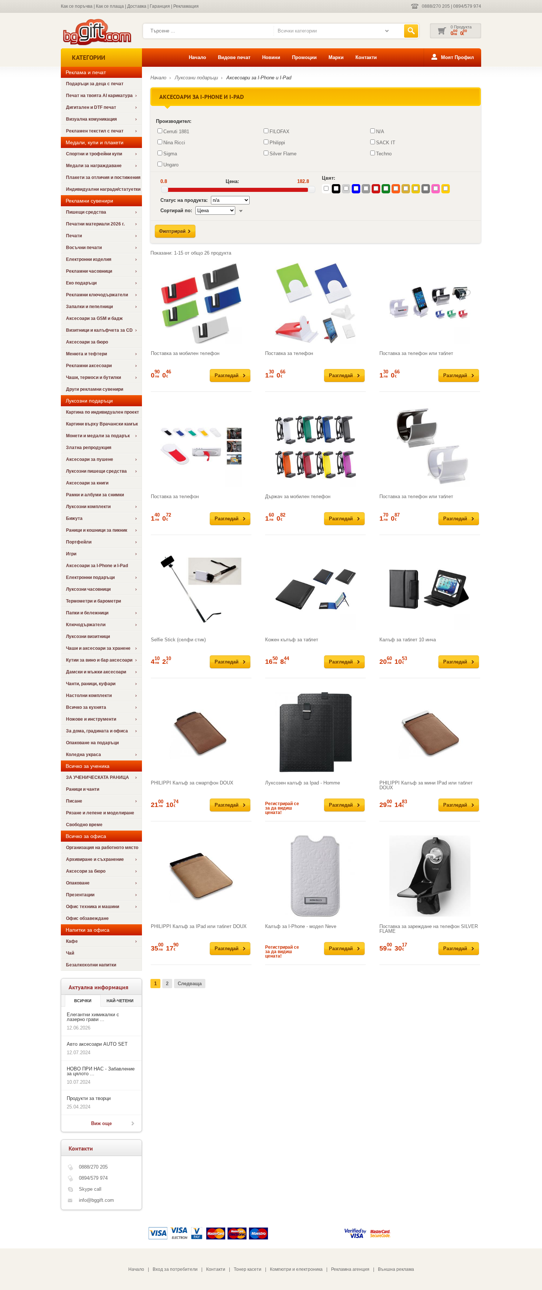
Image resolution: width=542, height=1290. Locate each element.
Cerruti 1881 (176, 131)
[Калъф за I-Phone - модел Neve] (315, 876)
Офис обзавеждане (87, 918)
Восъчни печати (84, 247)
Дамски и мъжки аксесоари (96, 672)
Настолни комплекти (89, 695)
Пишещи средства (86, 212)
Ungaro (170, 165)
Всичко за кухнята (86, 707)
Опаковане (78, 883)
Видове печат (234, 57)
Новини (271, 57)
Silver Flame (283, 153)
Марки (336, 57)
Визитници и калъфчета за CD (99, 330)
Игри (71, 553)
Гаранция (160, 6)
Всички (82, 1000)
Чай (70, 953)
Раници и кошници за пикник (96, 530)
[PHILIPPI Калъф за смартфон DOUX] (201, 732)
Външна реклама (396, 1269)
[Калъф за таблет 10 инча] (429, 589)
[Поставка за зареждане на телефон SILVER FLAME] (429, 876)
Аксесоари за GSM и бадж (94, 318)
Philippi (277, 142)
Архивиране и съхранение (95, 859)
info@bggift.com (96, 1200)
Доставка (136, 6)
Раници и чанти (82, 789)
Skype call (90, 1189)
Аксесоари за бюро (87, 342)
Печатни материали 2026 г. (95, 224)
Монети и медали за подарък (98, 435)
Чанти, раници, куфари (90, 683)
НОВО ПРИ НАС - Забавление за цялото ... (101, 1071)
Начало (197, 57)
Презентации (80, 894)
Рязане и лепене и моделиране (100, 812)
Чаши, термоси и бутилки (93, 377)
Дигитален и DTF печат (91, 107)
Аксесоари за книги (87, 483)
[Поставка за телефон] (315, 303)
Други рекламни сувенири (94, 389)
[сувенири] (96, 44)
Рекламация (186, 6)
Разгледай (227, 375)
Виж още (101, 1123)
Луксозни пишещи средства (96, 471)
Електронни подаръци (90, 577)
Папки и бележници (87, 612)
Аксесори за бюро (85, 871)
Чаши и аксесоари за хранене (98, 648)
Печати (74, 235)
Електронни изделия (88, 259)
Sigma (170, 153)
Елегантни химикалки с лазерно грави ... (93, 1017)
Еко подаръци (81, 283)
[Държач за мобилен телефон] (315, 446)
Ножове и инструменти (91, 719)
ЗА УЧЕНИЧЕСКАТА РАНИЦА (97, 777)
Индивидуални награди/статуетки (103, 189)
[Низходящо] (240, 210)
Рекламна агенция (350, 1269)
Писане (74, 801)
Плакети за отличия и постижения (103, 177)
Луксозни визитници (88, 636)
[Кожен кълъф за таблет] (315, 589)
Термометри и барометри (93, 601)
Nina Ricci (174, 142)
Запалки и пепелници (89, 306)
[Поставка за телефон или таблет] (429, 303)
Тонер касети (247, 1269)
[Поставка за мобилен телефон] (201, 303)
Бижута (74, 518)
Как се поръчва (77, 6)
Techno (384, 153)
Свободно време (84, 824)
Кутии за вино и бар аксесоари (99, 660)
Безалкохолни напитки (91, 965)
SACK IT (385, 142)
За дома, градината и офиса (97, 731)
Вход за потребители (175, 1269)
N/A (380, 131)
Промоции (304, 57)
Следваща (190, 983)
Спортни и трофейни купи (94, 153)
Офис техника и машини (92, 906)
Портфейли (78, 542)
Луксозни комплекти (88, 506)
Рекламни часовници (89, 271)
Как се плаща (110, 6)
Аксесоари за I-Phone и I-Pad (97, 565)
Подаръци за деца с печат (95, 83)
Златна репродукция (88, 447)
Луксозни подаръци (196, 77)
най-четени (120, 1000)
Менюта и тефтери (86, 353)
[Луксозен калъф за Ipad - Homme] (315, 732)
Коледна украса (83, 754)
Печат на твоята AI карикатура (99, 95)
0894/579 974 (467, 6)
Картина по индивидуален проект (102, 412)
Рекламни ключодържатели (97, 294)
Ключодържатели (85, 624)
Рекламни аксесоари (89, 365)
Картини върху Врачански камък (102, 424)
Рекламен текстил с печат (95, 131)
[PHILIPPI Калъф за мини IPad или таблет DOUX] (429, 732)
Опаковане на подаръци (92, 742)
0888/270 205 (436, 6)
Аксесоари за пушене (89, 459)
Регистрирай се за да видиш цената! (282, 808)
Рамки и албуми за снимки (95, 494)
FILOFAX (279, 131)
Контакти (366, 57)
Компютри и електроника (296, 1269)
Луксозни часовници (88, 589)
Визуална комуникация (91, 119)
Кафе (72, 941)
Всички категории (297, 31)
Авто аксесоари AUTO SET (97, 1044)
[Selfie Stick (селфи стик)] (201, 589)
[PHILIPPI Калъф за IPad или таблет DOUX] (201, 876)
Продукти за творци (89, 1098)
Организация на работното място (102, 847)
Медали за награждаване (94, 165)
